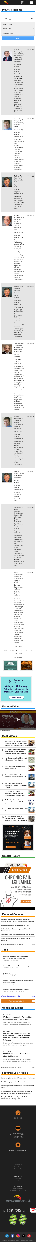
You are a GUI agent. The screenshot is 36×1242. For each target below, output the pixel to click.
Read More (18, 169)
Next (15, 653)
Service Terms (18, 1167)
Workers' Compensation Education (12, 944)
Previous (11, 651)
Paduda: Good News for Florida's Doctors (18, 289)
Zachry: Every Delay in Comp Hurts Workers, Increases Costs (19, 123)
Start (5, 651)
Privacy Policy (18, 1169)
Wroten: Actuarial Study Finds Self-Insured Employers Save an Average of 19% (19, 222)
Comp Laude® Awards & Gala (18, 1190)
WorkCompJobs (18, 1188)
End (20, 653)
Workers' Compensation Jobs (10, 996)
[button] (18, 719)
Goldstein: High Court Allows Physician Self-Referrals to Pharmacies (19, 347)
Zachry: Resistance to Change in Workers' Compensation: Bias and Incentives (19, 422)
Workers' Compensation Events (11, 1067)
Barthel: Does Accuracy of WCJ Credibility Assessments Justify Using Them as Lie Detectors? (19, 56)
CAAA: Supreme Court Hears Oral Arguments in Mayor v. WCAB (19, 577)
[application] (18, 720)
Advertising (18, 1180)
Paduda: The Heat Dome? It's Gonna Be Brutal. (18, 179)
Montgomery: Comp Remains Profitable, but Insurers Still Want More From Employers (18, 514)
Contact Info (18, 1178)
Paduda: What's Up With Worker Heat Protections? (19, 475)
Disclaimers (18, 1171)
